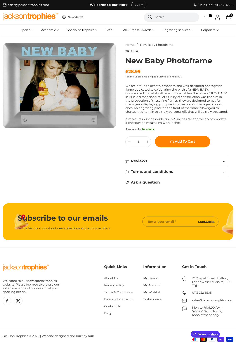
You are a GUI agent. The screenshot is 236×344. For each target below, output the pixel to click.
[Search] (150, 17)
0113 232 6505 (202, 292)
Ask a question (145, 182)
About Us (111, 278)
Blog (107, 313)
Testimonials (152, 299)
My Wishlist (151, 292)
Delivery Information (119, 299)
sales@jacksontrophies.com (212, 300)
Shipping (147, 76)
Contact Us (112, 306)
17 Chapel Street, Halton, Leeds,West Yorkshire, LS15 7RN (211, 281)
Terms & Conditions (118, 292)
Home (130, 44)
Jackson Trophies (15, 336)
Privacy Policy (114, 285)
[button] (25, 30)
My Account (152, 285)
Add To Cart (185, 141)
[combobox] (171, 17)
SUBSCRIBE (206, 221)
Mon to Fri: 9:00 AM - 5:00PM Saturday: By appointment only (207, 311)
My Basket (151, 278)
